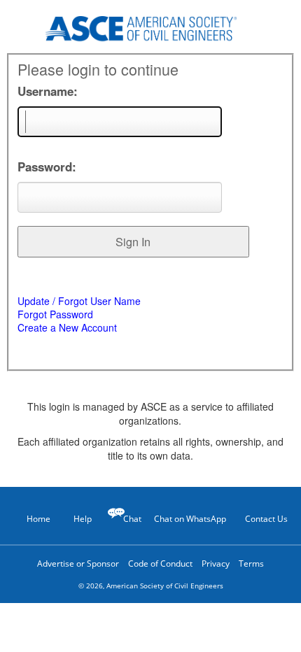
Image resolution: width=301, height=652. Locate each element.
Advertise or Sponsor (78, 563)
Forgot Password (55, 314)
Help (83, 519)
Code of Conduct (160, 563)
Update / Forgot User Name (79, 301)
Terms (251, 563)
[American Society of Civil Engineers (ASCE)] (150, 26)
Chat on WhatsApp (190, 519)
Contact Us (266, 519)
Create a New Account (67, 327)
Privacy (216, 563)
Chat (132, 519)
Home (38, 519)
